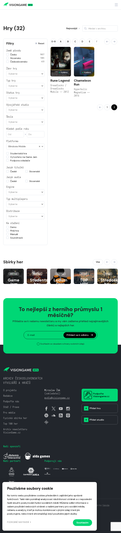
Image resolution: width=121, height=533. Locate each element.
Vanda (105, 505)
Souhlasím (82, 522)
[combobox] (25, 74)
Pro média (9, 412)
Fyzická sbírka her (15, 418)
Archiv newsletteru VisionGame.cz (15, 431)
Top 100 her (10, 423)
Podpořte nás (11, 401)
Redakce (8, 395)
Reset (41, 43)
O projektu (10, 390)
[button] (107, 42)
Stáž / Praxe (11, 407)
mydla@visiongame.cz (57, 397)
